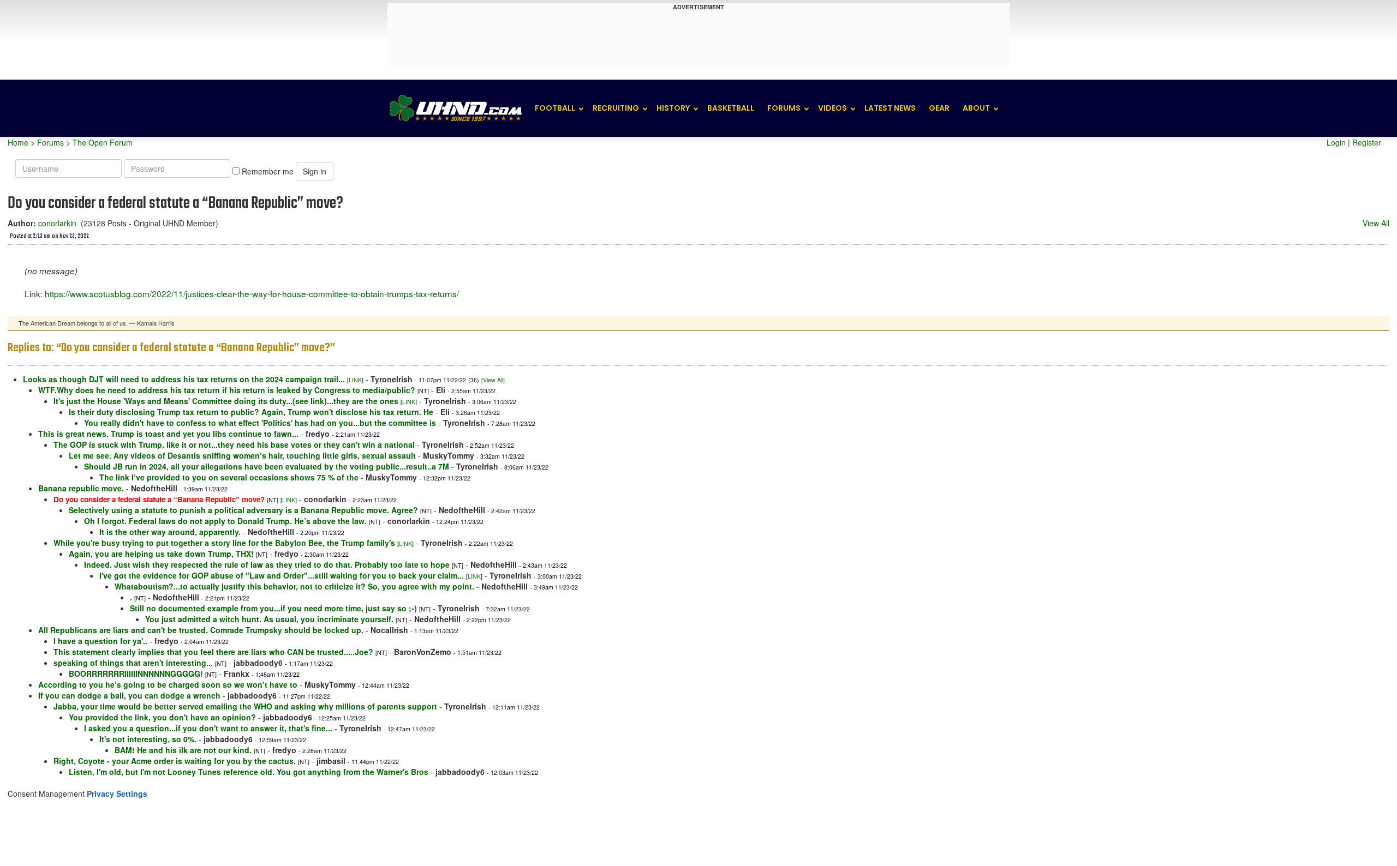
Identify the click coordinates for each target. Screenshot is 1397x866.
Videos (832, 108)
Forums (784, 108)
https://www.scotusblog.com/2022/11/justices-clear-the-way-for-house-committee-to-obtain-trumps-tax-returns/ (252, 293)
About (976, 108)
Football (555, 108)
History (673, 108)
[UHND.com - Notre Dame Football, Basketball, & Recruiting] (455, 108)
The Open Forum (103, 142)
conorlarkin (57, 223)
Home (18, 142)
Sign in (314, 171)
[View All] (493, 380)
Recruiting (616, 108)
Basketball (730, 108)
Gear (939, 108)
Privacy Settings (117, 793)
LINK (355, 380)
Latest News (890, 108)
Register (1366, 142)
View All (1376, 223)
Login (1336, 142)
